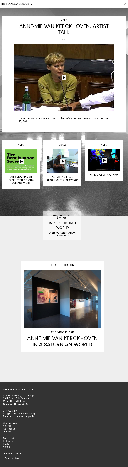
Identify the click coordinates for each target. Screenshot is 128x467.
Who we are (10, 423)
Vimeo (6, 446)
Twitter (6, 443)
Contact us (9, 428)
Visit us (7, 425)
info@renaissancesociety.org (19, 413)
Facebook (8, 438)
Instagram (8, 441)
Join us (7, 431)
